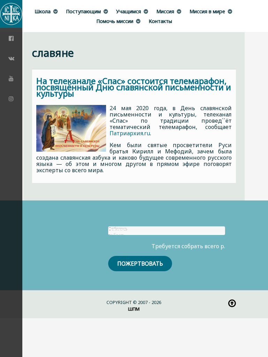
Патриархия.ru (130, 133)
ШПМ (134, 309)
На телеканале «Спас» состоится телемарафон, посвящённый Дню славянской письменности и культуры (133, 87)
